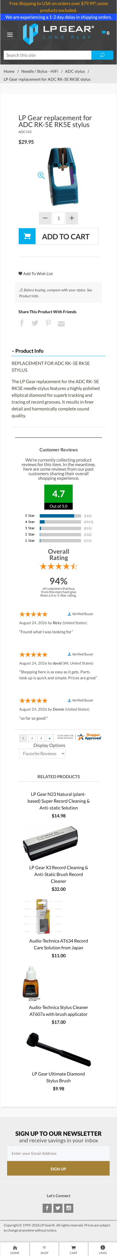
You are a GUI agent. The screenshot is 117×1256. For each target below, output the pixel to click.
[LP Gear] (58, 33)
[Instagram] (68, 1208)
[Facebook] (47, 1208)
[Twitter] (57, 1208)
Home (9, 71)
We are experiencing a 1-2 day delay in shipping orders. (58, 17)
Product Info (29, 351)
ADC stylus (75, 71)
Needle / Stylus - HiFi (39, 71)
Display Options (49, 745)
